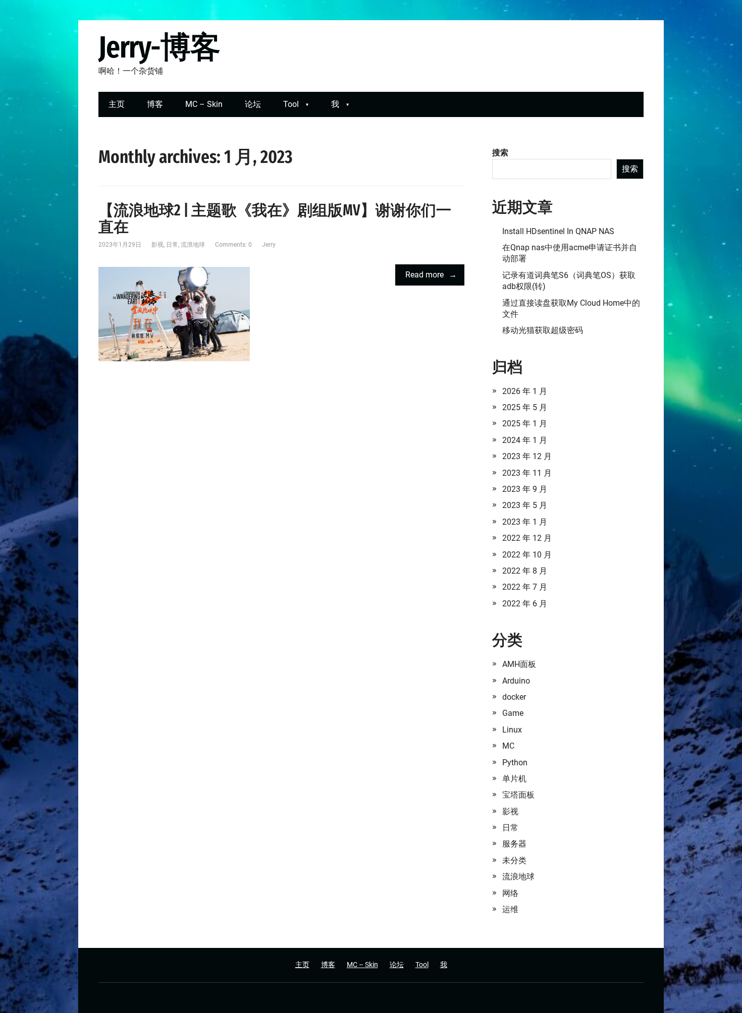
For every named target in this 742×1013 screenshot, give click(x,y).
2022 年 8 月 (524, 571)
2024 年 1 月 (524, 440)
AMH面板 (519, 664)
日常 (172, 244)
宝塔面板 (518, 795)
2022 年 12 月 (527, 538)
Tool (291, 104)
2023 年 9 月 (524, 489)
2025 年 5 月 (524, 407)
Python (514, 762)
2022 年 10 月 (527, 554)
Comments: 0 (233, 244)
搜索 (500, 152)
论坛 (253, 104)
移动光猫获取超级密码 (542, 330)
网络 (510, 893)
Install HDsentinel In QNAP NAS (558, 231)
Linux (512, 730)
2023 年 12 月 (527, 456)
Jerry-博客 (159, 48)
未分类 (514, 860)
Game (512, 713)
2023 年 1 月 (524, 522)
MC (508, 746)
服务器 (514, 844)
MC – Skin (204, 104)
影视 (157, 244)
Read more (424, 274)
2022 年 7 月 (524, 587)
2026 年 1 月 (524, 391)
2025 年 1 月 (524, 423)
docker (514, 697)
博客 (155, 104)
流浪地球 (193, 244)
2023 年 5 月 (524, 505)
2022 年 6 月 (524, 603)
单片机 (514, 778)
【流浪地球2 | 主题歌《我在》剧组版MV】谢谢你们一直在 (274, 218)
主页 (117, 104)
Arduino (516, 681)
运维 (510, 909)
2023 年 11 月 (527, 473)
